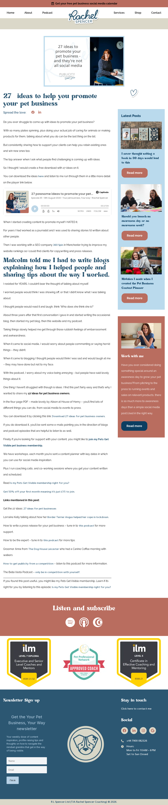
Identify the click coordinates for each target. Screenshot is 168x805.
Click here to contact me (136, 709)
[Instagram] (143, 730)
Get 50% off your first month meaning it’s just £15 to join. (39, 492)
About (28, 12)
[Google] (152, 730)
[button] (33, 112)
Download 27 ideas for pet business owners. (78, 416)
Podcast (47, 12)
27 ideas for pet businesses (39, 508)
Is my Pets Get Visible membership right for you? (39, 483)
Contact (156, 12)
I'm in (12, 780)
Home (10, 12)
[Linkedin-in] (133, 730)
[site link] (84, 12)
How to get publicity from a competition (28, 564)
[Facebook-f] (124, 730)
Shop (138, 12)
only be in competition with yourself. (57, 572)
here (41, 176)
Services (119, 12)
